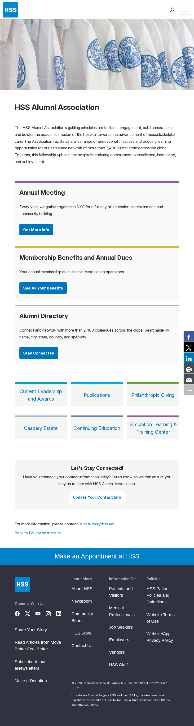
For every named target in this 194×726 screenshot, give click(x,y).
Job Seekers (121, 627)
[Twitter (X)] (30, 613)
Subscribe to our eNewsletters (30, 665)
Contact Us (82, 645)
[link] (189, 336)
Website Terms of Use (160, 618)
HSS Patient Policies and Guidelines (158, 595)
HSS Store (81, 633)
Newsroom (81, 601)
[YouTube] (40, 613)
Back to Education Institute (38, 533)
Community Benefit (82, 617)
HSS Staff (118, 664)
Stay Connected (38, 353)
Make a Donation (31, 680)
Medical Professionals (122, 611)
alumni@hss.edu (101, 524)
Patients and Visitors (121, 592)
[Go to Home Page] (22, 584)
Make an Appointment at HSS (97, 556)
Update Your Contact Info (97, 497)
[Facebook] (20, 613)
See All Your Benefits (43, 288)
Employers (119, 639)
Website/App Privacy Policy (159, 637)
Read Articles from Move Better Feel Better (38, 645)
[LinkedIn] (61, 613)
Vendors (117, 652)
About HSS (82, 588)
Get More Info (36, 229)
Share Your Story (31, 629)
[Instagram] (51, 613)
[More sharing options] (189, 390)
